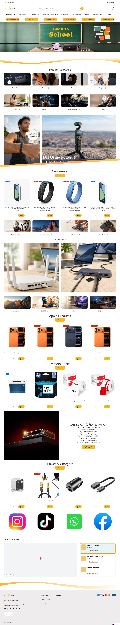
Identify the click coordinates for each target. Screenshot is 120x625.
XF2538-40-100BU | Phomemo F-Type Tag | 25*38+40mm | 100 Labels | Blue (17, 400)
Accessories (64, 14)
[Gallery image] (12, 19)
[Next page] (113, 14)
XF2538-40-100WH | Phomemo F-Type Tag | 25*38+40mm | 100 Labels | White (74, 400)
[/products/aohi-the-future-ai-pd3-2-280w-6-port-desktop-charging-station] (31, 435)
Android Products (22, 14)
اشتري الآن (88, 447)
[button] (113, 9)
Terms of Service (46, 599)
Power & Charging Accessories (49, 14)
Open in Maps (9, 574)
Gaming (87, 14)
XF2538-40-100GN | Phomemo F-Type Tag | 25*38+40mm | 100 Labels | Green (46, 400)
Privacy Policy (45, 603)
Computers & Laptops (76, 14)
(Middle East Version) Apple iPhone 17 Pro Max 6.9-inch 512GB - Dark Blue (102, 352)
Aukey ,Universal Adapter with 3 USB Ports (102, 500)
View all (60, 175)
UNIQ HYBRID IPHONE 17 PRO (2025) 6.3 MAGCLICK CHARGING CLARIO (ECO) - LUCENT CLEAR (74, 208)
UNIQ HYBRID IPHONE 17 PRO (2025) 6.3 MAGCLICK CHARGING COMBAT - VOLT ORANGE (46, 208)
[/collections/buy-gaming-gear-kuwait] (60, 37)
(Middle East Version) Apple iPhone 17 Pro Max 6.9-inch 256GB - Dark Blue (17, 352)
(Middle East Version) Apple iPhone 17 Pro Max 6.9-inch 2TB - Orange (74, 352)
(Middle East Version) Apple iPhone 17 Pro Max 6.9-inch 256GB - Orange (45, 352)
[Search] (82, 8)
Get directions (93, 550)
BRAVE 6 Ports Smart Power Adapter (74, 500)
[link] (109, 9)
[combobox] (61, 8)
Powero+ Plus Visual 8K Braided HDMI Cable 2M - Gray (45, 500)
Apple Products (10, 14)
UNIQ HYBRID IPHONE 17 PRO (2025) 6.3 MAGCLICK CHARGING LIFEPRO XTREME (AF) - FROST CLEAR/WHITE (103, 208)
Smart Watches (109, 14)
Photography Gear (97, 14)
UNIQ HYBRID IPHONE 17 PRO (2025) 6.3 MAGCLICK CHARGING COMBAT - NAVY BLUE (17, 208)
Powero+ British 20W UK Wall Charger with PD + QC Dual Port (17, 500)
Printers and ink (34, 14)
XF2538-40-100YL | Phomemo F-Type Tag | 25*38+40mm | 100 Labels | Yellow (103, 400)
